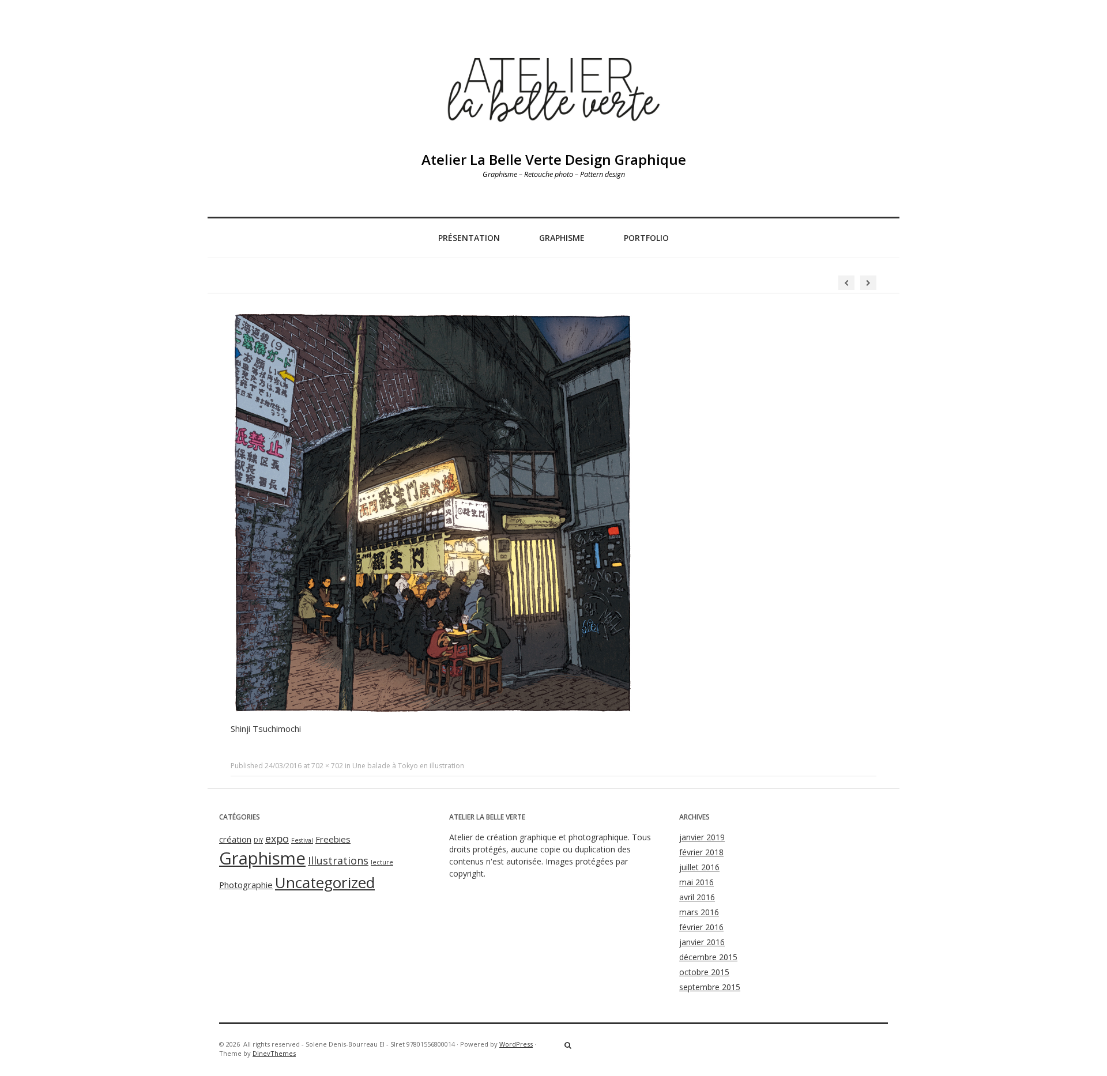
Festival (302, 840)
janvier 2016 (702, 942)
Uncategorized (325, 882)
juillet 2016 (699, 867)
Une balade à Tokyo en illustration (408, 766)
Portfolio (646, 237)
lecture (382, 862)
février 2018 (701, 852)
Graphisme (562, 237)
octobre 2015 (704, 971)
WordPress (516, 1044)
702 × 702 (327, 766)
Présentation (469, 237)
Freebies (333, 839)
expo (277, 838)
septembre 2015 (709, 986)
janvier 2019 (702, 837)
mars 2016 (699, 912)
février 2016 (701, 927)
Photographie (246, 884)
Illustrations (338, 860)
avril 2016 (697, 897)
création (235, 839)
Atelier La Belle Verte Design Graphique (553, 159)
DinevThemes (274, 1053)
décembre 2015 (708, 957)
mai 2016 (696, 882)
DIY (258, 840)
